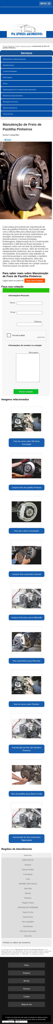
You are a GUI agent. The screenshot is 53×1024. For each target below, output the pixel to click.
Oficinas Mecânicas (10, 108)
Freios (5, 83)
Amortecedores (8, 65)
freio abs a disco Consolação (26, 531)
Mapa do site (26, 1004)
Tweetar (7, 139)
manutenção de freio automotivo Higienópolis (26, 838)
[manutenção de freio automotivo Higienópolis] (26, 817)
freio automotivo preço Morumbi (26, 661)
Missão (26, 981)
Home (26, 965)
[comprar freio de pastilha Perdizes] (26, 467)
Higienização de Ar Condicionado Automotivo (19, 90)
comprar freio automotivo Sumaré (26, 574)
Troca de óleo (8, 114)
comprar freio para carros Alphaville (26, 617)
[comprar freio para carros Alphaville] (26, 597)
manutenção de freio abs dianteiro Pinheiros (26, 749)
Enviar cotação (26, 392)
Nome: (13, 303)
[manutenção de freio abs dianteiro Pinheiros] (26, 727)
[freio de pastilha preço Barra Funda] (26, 774)
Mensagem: (34, 352)
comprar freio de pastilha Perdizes (26, 487)
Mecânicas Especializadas (13, 96)
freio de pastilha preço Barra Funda (26, 794)
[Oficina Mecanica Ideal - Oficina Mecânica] (26, 29)
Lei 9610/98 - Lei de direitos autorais (31, 954)
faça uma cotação (34, 280)
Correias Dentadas (10, 71)
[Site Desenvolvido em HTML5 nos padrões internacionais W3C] (21, 1022)
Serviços (26, 53)
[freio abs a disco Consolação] (26, 511)
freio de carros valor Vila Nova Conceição (27, 442)
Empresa (26, 973)
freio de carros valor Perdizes (26, 704)
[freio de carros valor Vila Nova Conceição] (26, 421)
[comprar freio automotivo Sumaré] (26, 554)
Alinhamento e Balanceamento (14, 59)
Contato (27, 997)
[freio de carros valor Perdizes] (26, 684)
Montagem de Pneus (10, 102)
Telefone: (38, 322)
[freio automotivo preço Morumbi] (26, 641)
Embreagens (7, 77)
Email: (13, 312)
